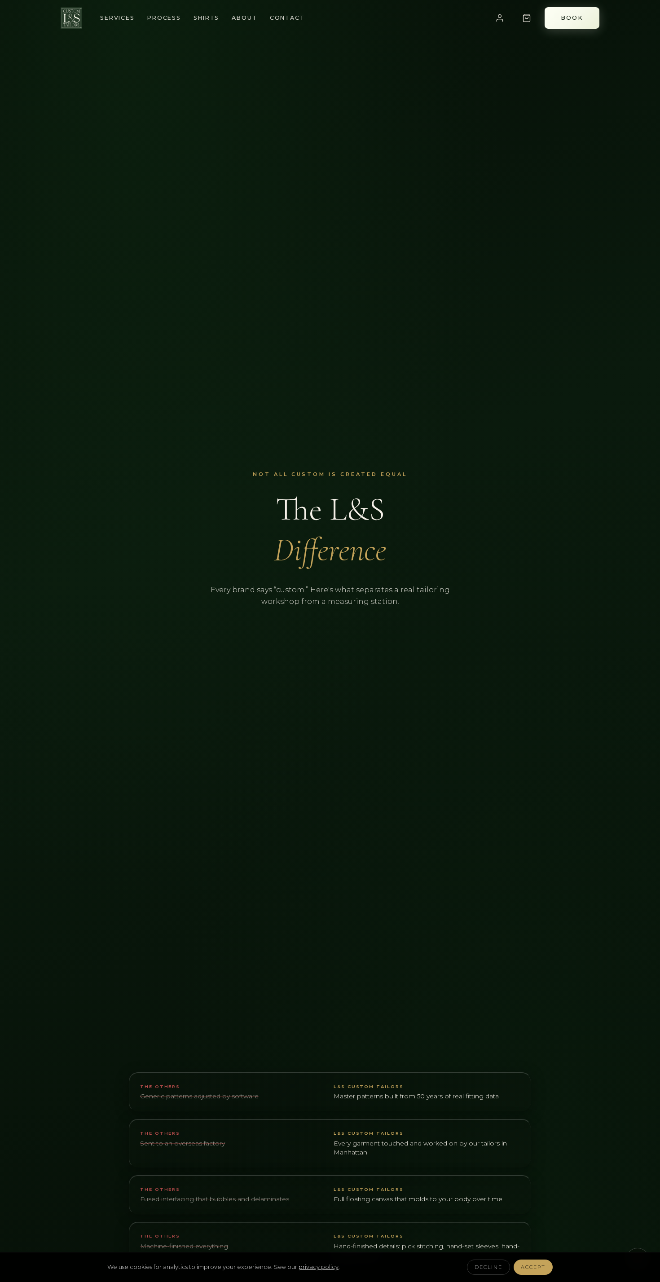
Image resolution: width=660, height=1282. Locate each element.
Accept (533, 1267)
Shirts (206, 17)
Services (117, 17)
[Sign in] (500, 18)
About (244, 17)
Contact (287, 17)
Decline (488, 1267)
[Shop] (527, 18)
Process (164, 17)
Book (572, 17)
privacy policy (319, 1266)
